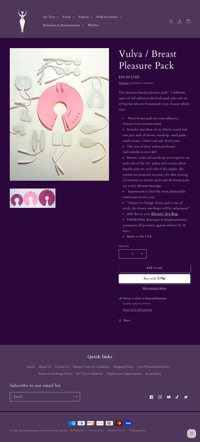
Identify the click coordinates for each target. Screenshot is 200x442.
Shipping (124, 82)
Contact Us (62, 367)
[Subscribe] (75, 396)
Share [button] (126, 320)
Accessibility (153, 374)
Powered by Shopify (56, 430)
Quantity (124, 246)
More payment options (154, 288)
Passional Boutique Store (32, 430)
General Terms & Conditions (91, 367)
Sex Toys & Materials (89, 374)
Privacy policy (96, 430)
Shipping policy (137, 430)
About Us (45, 367)
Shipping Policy (124, 367)
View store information (137, 310)
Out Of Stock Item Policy (154, 367)
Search (31, 367)
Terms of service (116, 430)
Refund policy (78, 430)
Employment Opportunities (124, 374)
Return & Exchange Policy (55, 374)
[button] (51, 17)
